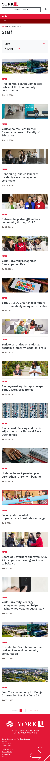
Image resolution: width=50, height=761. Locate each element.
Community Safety (8, 750)
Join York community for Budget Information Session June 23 (23, 693)
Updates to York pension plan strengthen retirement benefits (22, 474)
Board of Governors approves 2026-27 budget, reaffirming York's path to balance (25, 560)
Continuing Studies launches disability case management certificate (20, 177)
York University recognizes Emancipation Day (19, 262)
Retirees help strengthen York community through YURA (21, 220)
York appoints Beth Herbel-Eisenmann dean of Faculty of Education (21, 132)
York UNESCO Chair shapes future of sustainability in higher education (25, 304)
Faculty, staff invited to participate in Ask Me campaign (24, 516)
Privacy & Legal (7, 752)
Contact (4, 741)
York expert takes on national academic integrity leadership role (24, 346)
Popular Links (20, 9)
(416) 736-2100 (7, 743)
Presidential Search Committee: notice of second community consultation (22, 650)
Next (36, 710)
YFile (4, 16)
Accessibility (6, 754)
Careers (4, 756)
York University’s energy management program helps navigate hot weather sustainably (23, 605)
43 (31, 710)
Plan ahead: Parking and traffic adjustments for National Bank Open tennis (21, 431)
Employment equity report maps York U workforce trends (22, 387)
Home (4, 26)
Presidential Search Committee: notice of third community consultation (22, 87)
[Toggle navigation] (5, 21)
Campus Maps (6, 746)
